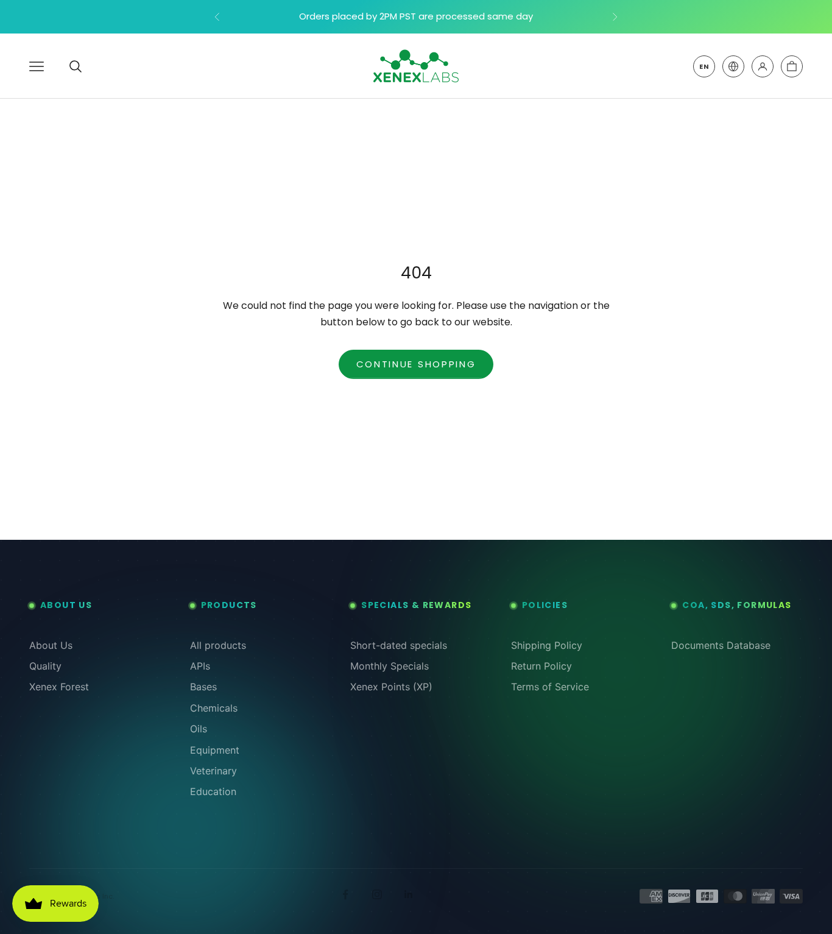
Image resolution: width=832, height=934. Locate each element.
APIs (200, 666)
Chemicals (214, 708)
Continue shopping (416, 364)
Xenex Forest (59, 687)
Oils (198, 729)
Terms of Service (550, 687)
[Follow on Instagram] (377, 894)
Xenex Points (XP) (391, 687)
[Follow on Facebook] (345, 894)
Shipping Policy (546, 645)
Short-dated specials (398, 645)
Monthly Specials (389, 666)
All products (218, 645)
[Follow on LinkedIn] (409, 894)
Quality (45, 666)
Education (213, 791)
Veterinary (213, 771)
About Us (50, 645)
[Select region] (733, 66)
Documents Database (720, 645)
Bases (203, 687)
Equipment (214, 750)
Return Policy (541, 666)
